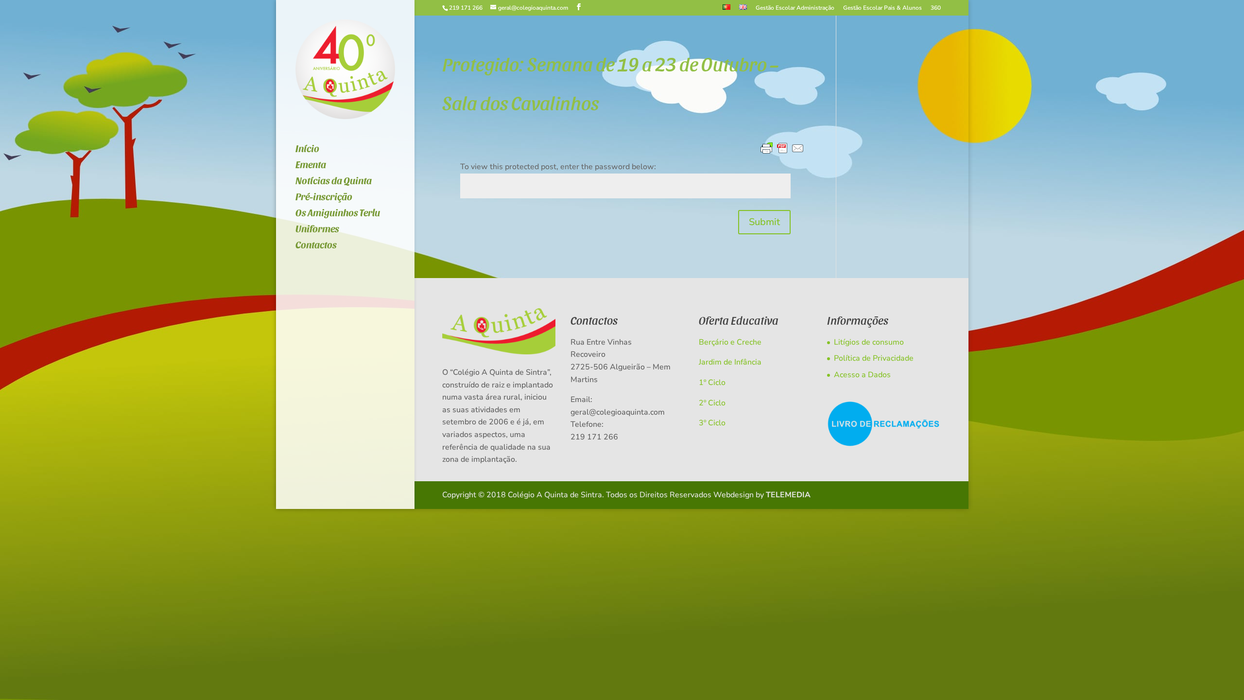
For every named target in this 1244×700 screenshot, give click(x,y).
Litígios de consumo (869, 342)
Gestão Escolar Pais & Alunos (882, 8)
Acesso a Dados (862, 374)
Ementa (310, 165)
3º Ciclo (712, 423)
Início (307, 149)
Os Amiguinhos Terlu (337, 213)
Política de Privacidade (874, 358)
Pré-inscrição (323, 197)
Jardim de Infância (730, 362)
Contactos (316, 245)
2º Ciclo (712, 403)
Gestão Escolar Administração (795, 8)
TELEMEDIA (788, 495)
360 (936, 8)
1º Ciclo (712, 382)
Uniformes (317, 229)
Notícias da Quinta (333, 181)
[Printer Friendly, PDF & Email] (782, 149)
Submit (764, 221)
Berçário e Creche (730, 342)
